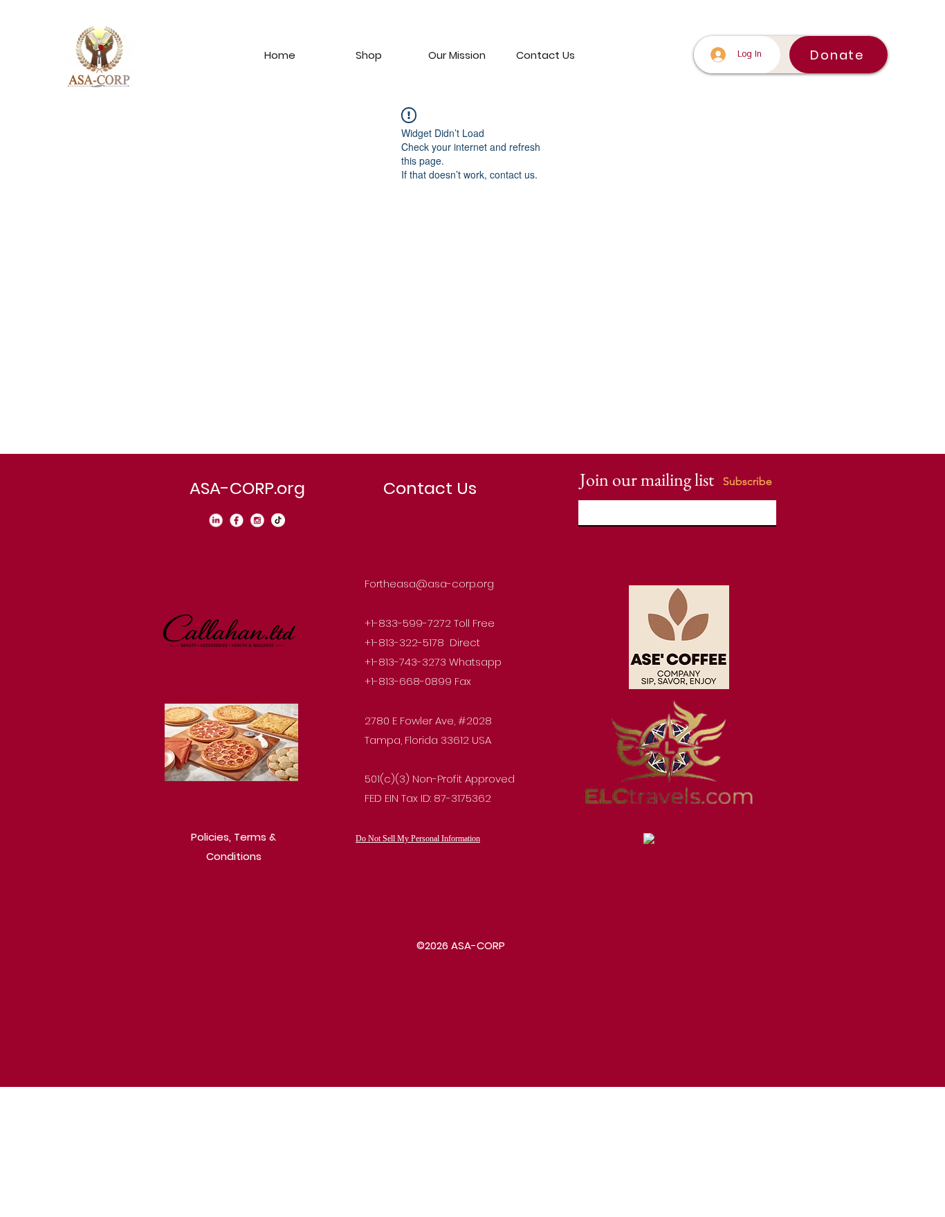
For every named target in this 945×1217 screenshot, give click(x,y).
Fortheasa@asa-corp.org (429, 583)
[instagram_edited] (257, 520)
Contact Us (430, 488)
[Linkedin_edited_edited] (216, 520)
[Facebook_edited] (237, 520)
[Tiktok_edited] (278, 520)
